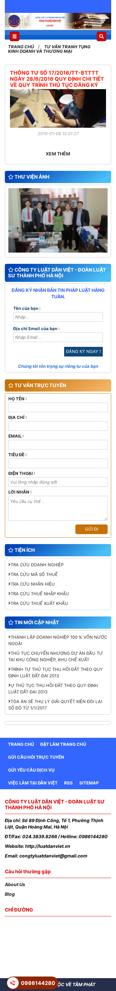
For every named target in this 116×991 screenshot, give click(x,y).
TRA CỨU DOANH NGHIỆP (37, 564)
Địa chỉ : (17, 417)
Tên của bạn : (27, 308)
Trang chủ (21, 46)
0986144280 (38, 983)
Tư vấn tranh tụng (67, 46)
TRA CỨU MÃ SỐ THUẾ (34, 574)
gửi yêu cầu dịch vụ (31, 770)
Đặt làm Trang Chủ (63, 744)
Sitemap (89, 782)
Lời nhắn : (20, 492)
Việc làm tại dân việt (33, 782)
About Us (15, 884)
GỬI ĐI (91, 529)
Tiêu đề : (17, 455)
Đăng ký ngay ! (83, 351)
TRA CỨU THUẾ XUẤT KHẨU (39, 603)
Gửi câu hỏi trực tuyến (36, 757)
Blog (10, 894)
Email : (16, 436)
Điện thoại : (21, 473)
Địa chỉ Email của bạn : (36, 329)
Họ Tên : (17, 399)
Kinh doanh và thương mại (40, 51)
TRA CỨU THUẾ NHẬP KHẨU (40, 593)
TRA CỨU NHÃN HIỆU (33, 584)
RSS (68, 782)
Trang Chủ (21, 744)
